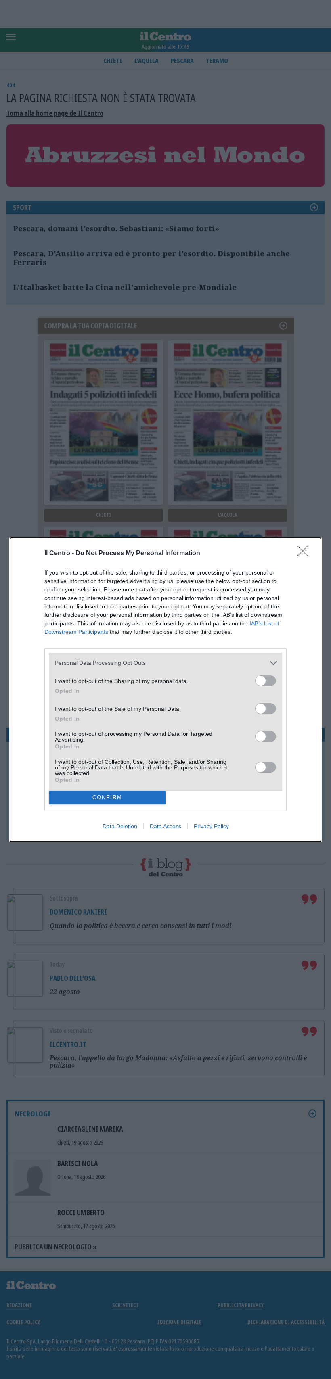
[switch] (265, 680)
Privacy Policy (211, 826)
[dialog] (165, 690)
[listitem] (165, 663)
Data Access (165, 826)
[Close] (305, 553)
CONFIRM (107, 797)
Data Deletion (120, 826)
